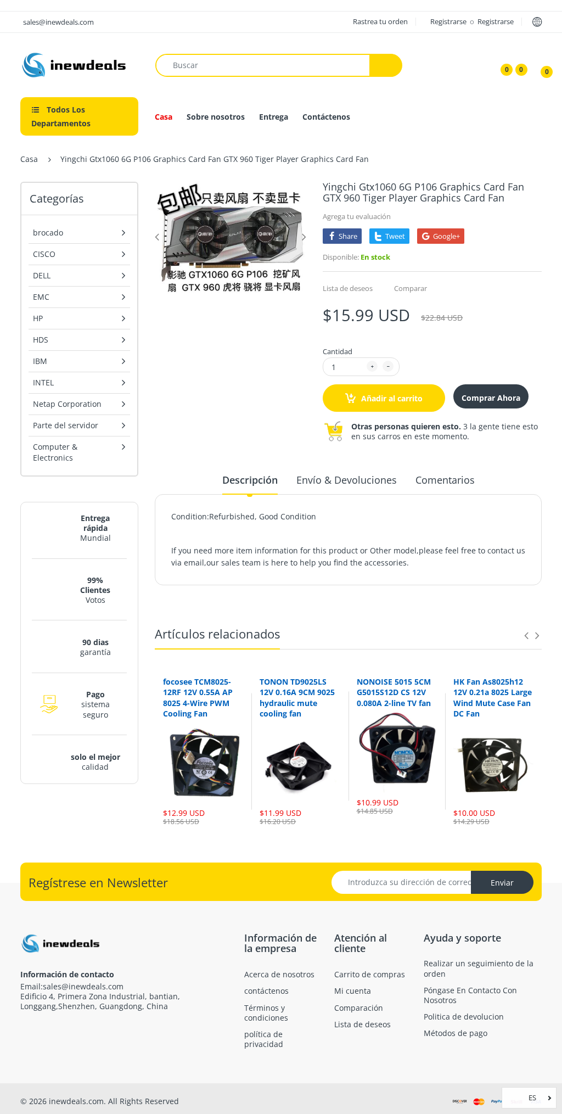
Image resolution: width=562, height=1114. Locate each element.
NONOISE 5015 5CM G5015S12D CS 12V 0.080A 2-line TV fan (394, 692)
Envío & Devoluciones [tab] (346, 479)
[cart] (539, 65)
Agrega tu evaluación (357, 216)
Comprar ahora (491, 398)
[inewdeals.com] (75, 64)
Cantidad (337, 351)
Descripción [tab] (250, 479)
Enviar (502, 882)
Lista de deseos (348, 288)
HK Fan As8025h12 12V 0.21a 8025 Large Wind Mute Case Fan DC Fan (492, 697)
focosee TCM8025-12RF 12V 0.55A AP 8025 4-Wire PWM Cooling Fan (198, 697)
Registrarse (449, 21)
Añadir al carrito (391, 398)
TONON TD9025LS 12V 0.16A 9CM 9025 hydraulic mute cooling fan (297, 697)
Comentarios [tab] (445, 479)
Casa (29, 159)
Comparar (410, 288)
